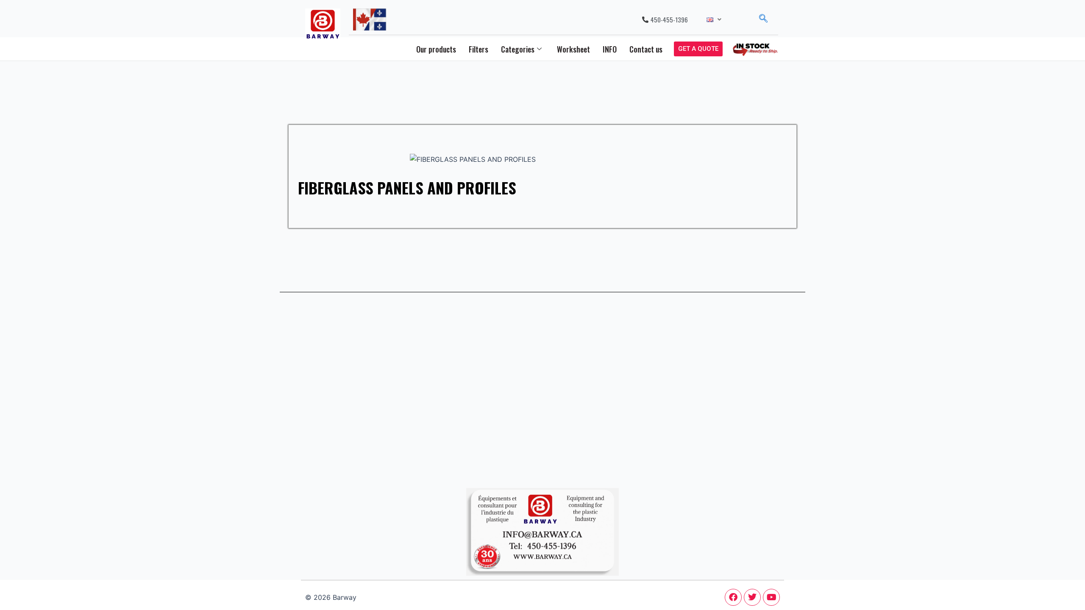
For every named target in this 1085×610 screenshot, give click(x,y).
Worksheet (573, 49)
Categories (517, 49)
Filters (478, 49)
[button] (714, 19)
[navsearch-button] (763, 19)
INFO (610, 49)
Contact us (645, 49)
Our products (436, 49)
